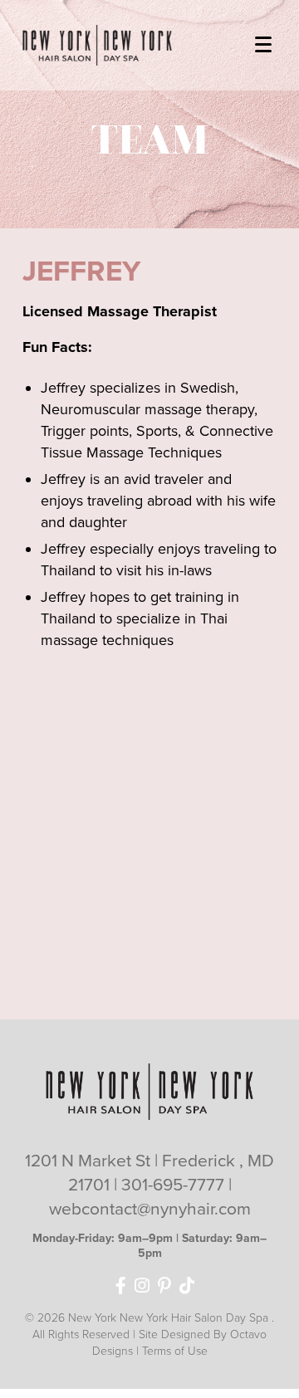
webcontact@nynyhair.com (150, 1209)
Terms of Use (175, 1351)
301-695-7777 (174, 1185)
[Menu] (262, 41)
